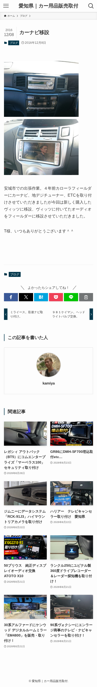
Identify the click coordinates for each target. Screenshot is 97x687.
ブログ (14, 42)
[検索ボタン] (91, 6)
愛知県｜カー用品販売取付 (48, 5)
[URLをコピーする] (86, 297)
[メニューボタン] (6, 6)
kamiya (49, 383)
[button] (11, 297)
